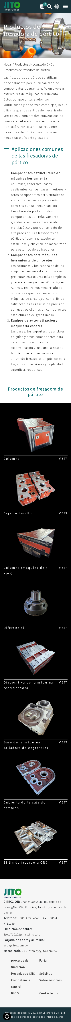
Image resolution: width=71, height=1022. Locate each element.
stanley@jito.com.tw (43, 951)
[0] (42, 6)
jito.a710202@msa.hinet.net (23, 934)
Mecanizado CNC (41, 64)
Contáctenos (48, 993)
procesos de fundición (20, 963)
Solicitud (45, 973)
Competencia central (20, 983)
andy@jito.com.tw (16, 945)
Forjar (43, 960)
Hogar (8, 64)
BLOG (15, 993)
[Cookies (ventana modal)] (7, 1016)
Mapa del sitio (55, 1016)
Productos (21, 64)
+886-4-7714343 (29, 918)
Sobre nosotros (50, 980)
